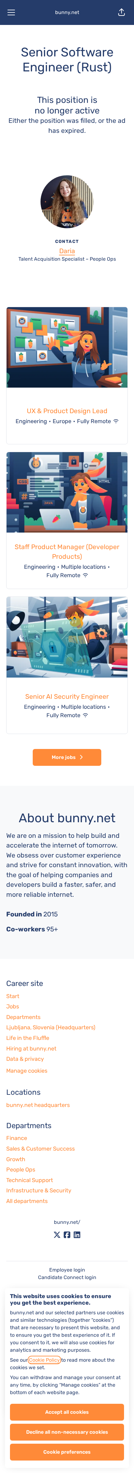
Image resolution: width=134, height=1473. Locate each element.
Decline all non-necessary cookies (67, 1432)
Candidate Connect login (67, 1277)
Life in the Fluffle (27, 1038)
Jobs (12, 1006)
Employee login (67, 1270)
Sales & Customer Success (40, 1148)
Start (12, 996)
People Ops (20, 1169)
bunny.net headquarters (38, 1105)
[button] (121, 12)
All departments (27, 1201)
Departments (23, 1017)
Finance (16, 1138)
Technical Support (29, 1180)
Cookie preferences (67, 1452)
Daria (67, 251)
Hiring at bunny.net (31, 1048)
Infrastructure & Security (38, 1190)
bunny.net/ (67, 1222)
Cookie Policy (44, 1360)
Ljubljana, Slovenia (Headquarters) (50, 1027)
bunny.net (67, 12)
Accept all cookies (67, 1412)
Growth (15, 1159)
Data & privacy (25, 1058)
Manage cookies (26, 1070)
